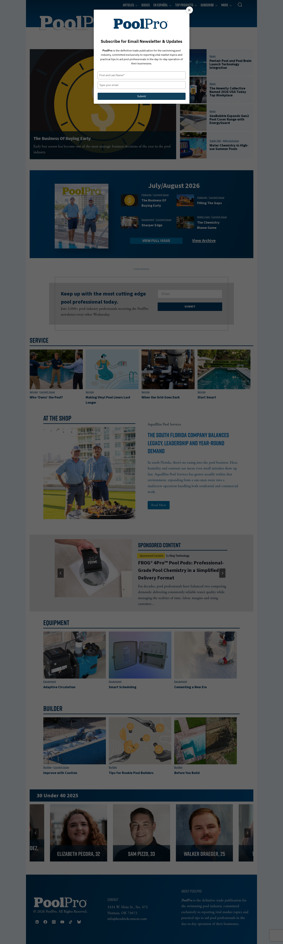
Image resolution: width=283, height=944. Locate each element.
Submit (141, 96)
